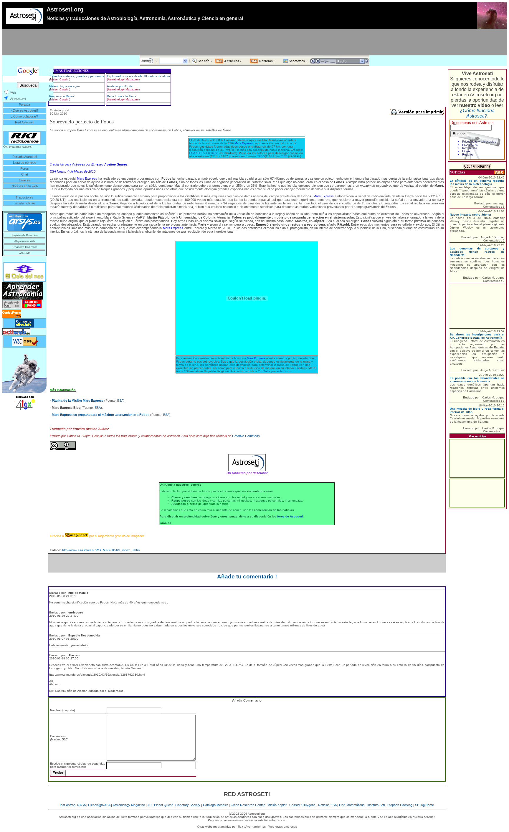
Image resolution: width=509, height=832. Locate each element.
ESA (192, 153)
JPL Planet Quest (160, 805)
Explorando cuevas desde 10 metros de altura (138, 76)
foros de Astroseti (290, 516)
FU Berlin (212, 153)
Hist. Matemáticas (352, 805)
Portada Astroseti (24, 156)
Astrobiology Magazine (123, 79)
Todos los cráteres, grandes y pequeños (76, 76)
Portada (24, 104)
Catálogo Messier (215, 805)
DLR (201, 153)
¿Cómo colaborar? (24, 116)
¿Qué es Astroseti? (24, 110)
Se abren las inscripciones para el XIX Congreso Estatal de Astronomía (477, 336)
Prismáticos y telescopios (479, 141)
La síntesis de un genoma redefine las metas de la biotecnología (477, 182)
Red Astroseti (24, 122)
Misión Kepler (277, 805)
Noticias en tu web (24, 186)
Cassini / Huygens (302, 805)
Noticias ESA (327, 805)
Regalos (467, 154)
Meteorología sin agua (64, 86)
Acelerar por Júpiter (120, 86)
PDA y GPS (470, 144)
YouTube (264, 371)
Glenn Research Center (248, 805)
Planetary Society (187, 805)
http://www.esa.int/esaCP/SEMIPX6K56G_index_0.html (101, 550)
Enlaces (24, 180)
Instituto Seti (376, 805)
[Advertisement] (254, 42)
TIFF (284, 156)
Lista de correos (24, 162)
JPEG (261, 156)
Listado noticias (25, 203)
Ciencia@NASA (99, 805)
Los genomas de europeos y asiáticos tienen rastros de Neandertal (477, 252)
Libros (466, 151)
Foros (24, 168)
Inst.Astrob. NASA (72, 805)
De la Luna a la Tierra (121, 96)
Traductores (24, 197)
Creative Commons (246, 436)
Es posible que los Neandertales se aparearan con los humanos (477, 379)
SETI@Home (424, 805)
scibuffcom (284, 371)
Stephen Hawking (399, 805)
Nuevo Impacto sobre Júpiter (470, 214)
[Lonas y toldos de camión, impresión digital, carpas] (24, 402)
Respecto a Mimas (61, 96)
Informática (469, 148)
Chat (24, 174)
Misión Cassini (59, 79)
